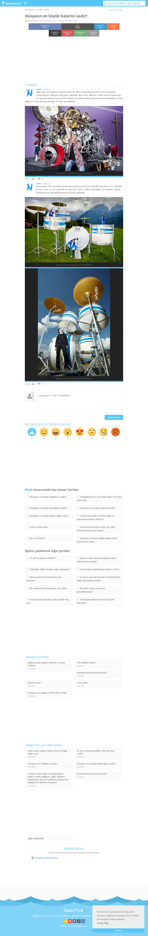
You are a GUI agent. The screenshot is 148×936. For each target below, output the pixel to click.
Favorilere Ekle (115, 10)
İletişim (49, 916)
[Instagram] (74, 922)
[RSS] (65, 922)
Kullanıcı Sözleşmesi (81, 916)
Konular (38, 10)
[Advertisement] (74, 59)
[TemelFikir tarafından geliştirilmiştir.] (74, 911)
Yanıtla (27, 179)
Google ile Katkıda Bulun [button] (46, 858)
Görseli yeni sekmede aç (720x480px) (74, 265)
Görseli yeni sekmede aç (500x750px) (74, 378)
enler (27, 21)
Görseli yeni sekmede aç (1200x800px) (74, 173)
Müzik (46, 10)
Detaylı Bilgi (102, 923)
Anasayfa (29, 10)
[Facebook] (83, 922)
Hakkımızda (38, 916)
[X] (78, 922)
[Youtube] (69, 922)
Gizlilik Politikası (62, 916)
